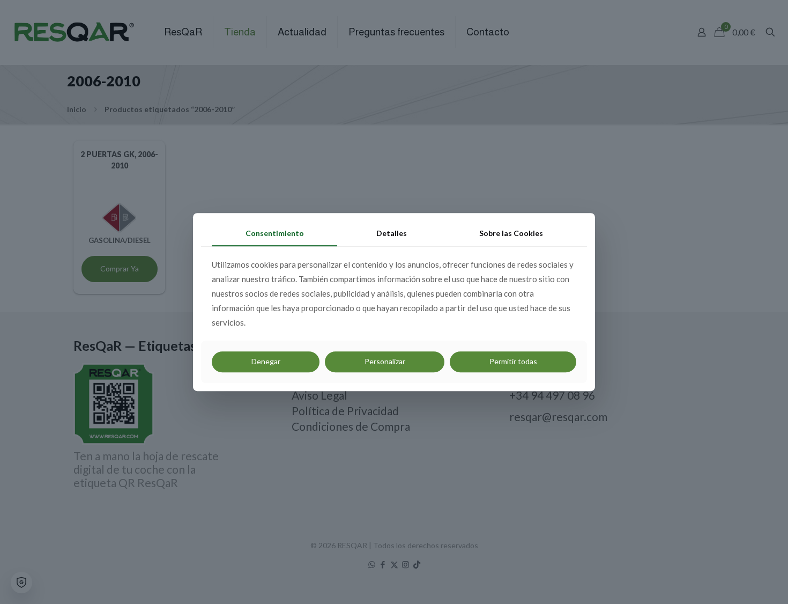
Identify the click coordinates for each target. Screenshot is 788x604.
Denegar (265, 361)
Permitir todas (513, 361)
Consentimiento (275, 233)
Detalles (391, 233)
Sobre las (511, 233)
